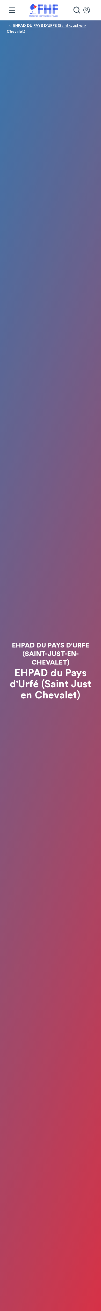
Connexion (89, 10)
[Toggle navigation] (12, 10)
